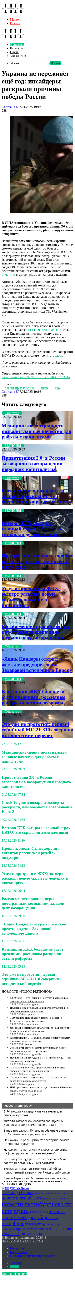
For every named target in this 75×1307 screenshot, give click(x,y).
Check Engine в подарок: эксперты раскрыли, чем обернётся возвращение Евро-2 (37, 496)
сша (23, 1234)
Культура (16, 48)
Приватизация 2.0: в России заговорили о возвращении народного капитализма (33, 463)
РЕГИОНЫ (13, 445)
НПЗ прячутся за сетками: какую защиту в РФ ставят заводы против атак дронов (41, 1089)
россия (58, 1228)
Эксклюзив (18, 56)
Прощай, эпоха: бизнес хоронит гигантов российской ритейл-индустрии (37, 561)
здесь (58, 355)
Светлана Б (10, 107)
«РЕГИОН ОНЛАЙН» (42, 330)
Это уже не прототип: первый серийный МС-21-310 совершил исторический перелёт (37, 729)
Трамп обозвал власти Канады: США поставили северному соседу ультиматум (38, 1079)
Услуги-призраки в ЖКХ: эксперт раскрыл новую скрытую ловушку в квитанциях (31, 597)
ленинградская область (45, 1193)
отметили (8, 274)
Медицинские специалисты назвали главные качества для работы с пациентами (36, 431)
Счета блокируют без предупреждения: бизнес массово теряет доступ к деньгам (37, 1069)
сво (57, 388)
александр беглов (17, 1192)
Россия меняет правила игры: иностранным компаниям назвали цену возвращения (36, 632)
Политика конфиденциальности (33, 1256)
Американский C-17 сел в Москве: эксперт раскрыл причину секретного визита (40, 1039)
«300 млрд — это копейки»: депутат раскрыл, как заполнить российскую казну (39, 999)
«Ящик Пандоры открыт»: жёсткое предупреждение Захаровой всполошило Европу (37, 664)
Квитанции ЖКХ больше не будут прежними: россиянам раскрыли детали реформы (33, 697)
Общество (17, 44)
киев (44, 388)
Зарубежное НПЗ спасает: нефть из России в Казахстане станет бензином (36, 1019)
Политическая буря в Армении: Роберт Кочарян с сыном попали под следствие (39, 1009)
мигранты (63, 1193)
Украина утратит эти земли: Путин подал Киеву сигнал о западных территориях (38, 1049)
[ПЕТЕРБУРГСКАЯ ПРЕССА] (13, 12)
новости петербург (26, 1204)
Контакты (17, 1248)
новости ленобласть (55, 1198)
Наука (14, 52)
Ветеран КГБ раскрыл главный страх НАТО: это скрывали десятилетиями (31, 528)
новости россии (38, 1211)
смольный (11, 1233)
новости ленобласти (22, 1198)
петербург (33, 1224)
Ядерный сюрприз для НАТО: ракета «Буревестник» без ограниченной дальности (40, 1029)
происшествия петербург (34, 1229)
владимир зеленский (19, 388)
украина (34, 1233)
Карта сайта (18, 1252)
